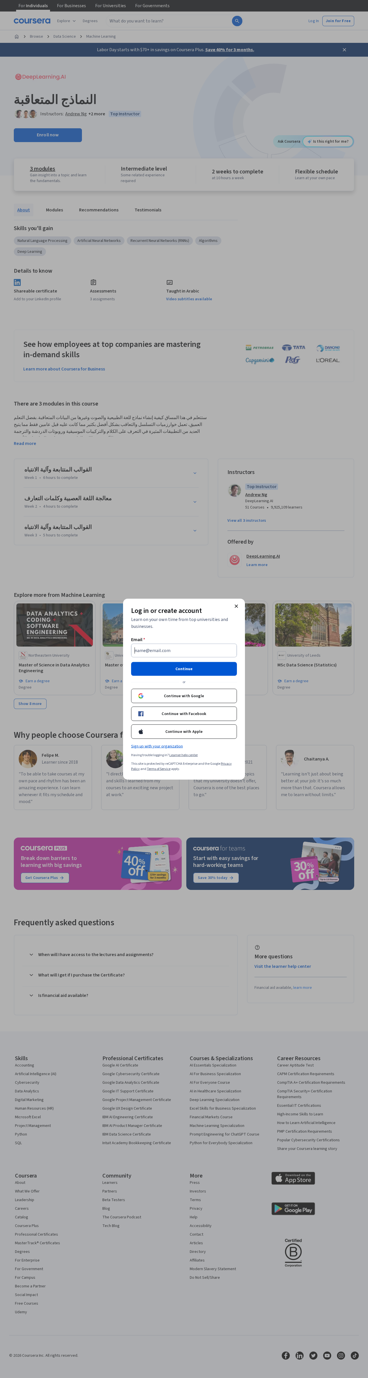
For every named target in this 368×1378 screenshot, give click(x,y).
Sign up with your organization (157, 746)
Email (138, 639)
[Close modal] (236, 606)
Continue (184, 669)
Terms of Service (158, 768)
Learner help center (183, 754)
